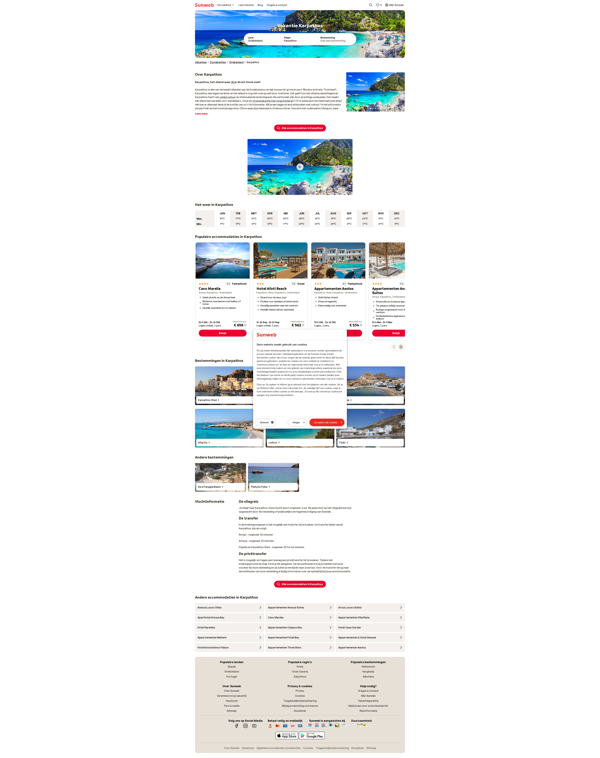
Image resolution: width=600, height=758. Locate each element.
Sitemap (232, 710)
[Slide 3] (375, 108)
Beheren (264, 422)
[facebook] (236, 727)
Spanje (232, 666)
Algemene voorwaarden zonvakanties (279, 748)
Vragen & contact (368, 690)
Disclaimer (300, 710)
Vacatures (232, 700)
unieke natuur (228, 97)
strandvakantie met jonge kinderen (272, 100)
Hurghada (368, 671)
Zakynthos (300, 676)
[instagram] (245, 727)
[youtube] (254, 727)
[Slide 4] (378, 108)
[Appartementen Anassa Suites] (396, 291)
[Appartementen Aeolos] (338, 291)
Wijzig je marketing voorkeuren (300, 705)
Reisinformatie (368, 710)
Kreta (300, 666)
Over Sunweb (231, 690)
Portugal (231, 676)
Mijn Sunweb (368, 695)
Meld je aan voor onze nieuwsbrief (368, 705)
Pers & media (231, 705)
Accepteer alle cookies (325, 422)
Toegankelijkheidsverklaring (300, 700)
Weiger (296, 422)
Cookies (300, 695)
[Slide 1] (370, 108)
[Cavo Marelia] (223, 291)
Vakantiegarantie (368, 700)
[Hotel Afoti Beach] (280, 291)
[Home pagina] (204, 5)
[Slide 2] (373, 108)
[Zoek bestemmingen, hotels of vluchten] (371, 5)
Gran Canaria (300, 671)
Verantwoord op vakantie (232, 695)
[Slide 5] (380, 108)
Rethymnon (368, 666)
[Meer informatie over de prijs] (245, 325)
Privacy (300, 690)
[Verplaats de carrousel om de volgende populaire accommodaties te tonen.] (400, 346)
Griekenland (231, 671)
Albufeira (368, 676)
